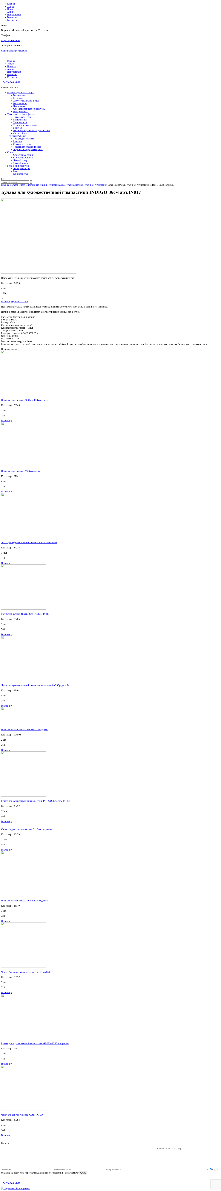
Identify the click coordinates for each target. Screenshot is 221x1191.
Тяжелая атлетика (22, 117)
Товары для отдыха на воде (27, 146)
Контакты (12, 20)
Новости (11, 9)
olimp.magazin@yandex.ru (14, 50)
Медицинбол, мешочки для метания (31, 130)
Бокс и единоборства (18, 165)
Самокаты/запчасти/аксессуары (29, 109)
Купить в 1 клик (20, 301)
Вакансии (12, 17)
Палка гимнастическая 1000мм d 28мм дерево (24, 400)
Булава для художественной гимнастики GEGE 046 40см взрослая (35, 1043)
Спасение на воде (22, 144)
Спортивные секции (23, 155)
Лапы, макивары (21, 168)
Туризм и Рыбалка (16, 136)
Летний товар (20, 160)
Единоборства (20, 174)
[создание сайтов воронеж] (15, 1188)
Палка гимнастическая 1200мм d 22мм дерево (24, 900)
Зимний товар (20, 163)
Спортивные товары (23, 157)
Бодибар (17, 127)
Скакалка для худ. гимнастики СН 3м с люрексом (26, 829)
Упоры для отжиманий (25, 125)
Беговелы (18, 98)
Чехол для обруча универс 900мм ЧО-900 (22, 1114)
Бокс (15, 171)
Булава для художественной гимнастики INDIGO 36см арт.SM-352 (35, 801)
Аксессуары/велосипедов (26, 100)
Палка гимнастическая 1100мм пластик (21, 471)
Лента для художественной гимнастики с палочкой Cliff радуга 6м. (35, 685)
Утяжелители (20, 122)
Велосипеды (19, 95)
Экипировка (19, 106)
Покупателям (14, 14)
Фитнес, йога (20, 133)
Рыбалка (17, 141)
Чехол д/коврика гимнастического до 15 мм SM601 (27, 972)
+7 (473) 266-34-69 (10, 40)
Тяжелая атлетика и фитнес (21, 114)
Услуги (10, 6)
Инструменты (20, 111)
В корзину (6, 301)
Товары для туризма (23, 138)
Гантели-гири (20, 119)
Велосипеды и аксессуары (20, 92)
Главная (11, 3)
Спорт (10, 152)
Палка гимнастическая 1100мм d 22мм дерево (24, 729)
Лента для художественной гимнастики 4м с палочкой (29, 542)
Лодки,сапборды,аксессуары (28, 149)
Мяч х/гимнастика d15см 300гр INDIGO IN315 (25, 614)
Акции (10, 12)
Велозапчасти (20, 103)
